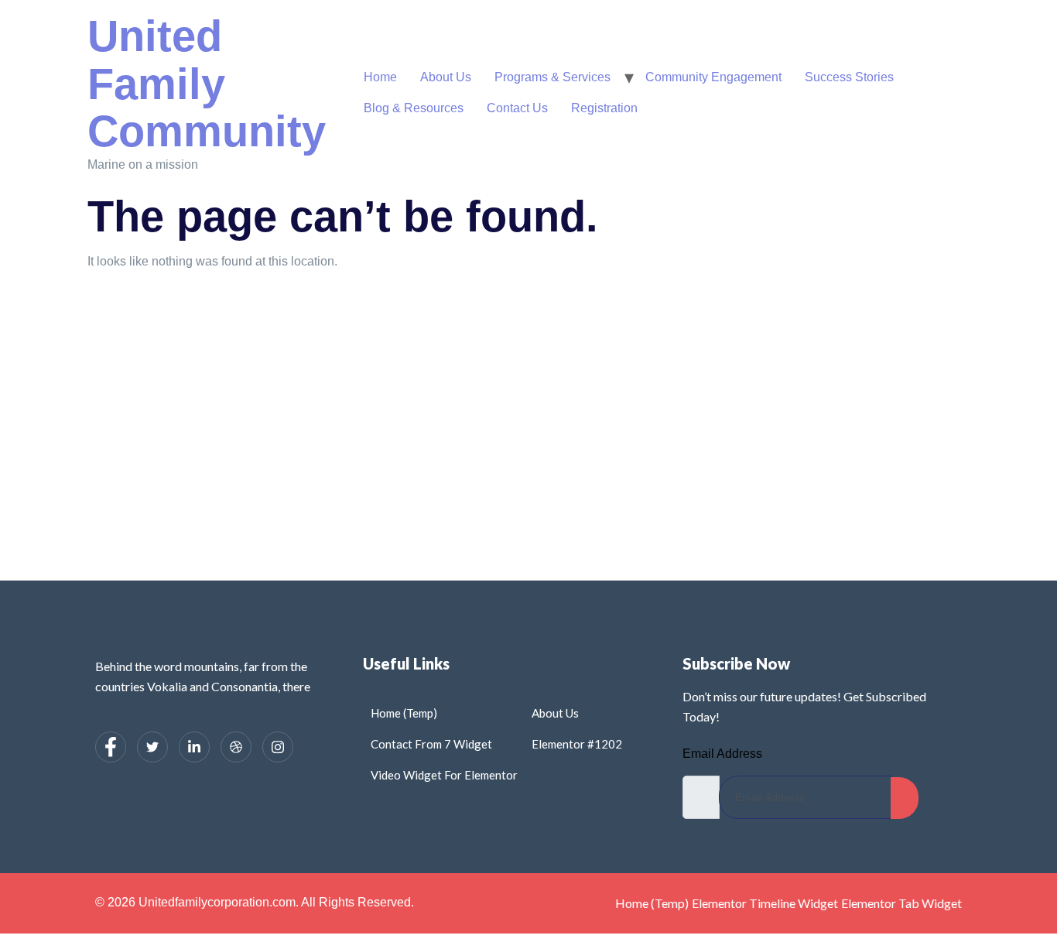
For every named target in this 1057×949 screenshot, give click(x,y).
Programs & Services (552, 77)
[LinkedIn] (194, 746)
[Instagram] (277, 746)
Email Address (722, 753)
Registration (604, 108)
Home (380, 77)
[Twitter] (152, 746)
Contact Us (517, 108)
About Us (445, 77)
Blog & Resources (414, 108)
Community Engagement (713, 77)
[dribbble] (236, 746)
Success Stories (849, 77)
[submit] (904, 798)
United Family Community (206, 84)
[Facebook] (110, 746)
